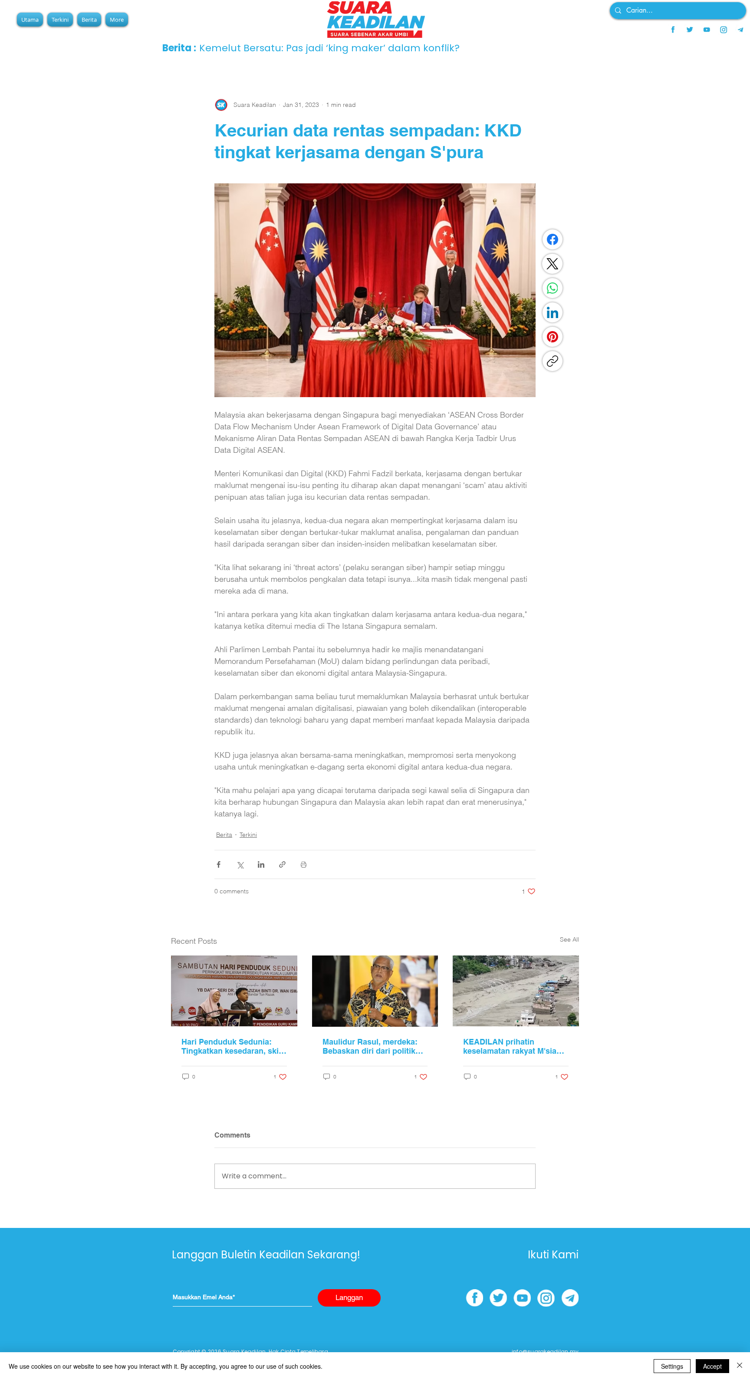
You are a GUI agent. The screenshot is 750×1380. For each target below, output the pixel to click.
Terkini (248, 835)
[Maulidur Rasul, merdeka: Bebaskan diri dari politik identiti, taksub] (375, 991)
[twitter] (689, 29)
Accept (712, 1366)
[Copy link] (552, 361)
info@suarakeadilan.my (545, 1351)
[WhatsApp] (552, 288)
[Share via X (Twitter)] (240, 864)
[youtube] (706, 29)
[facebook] (673, 29)
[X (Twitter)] (552, 264)
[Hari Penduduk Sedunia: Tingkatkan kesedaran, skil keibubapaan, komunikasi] (234, 990)
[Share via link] (282, 864)
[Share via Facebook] (218, 864)
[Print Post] (303, 864)
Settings (672, 1366)
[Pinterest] (552, 337)
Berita (224, 835)
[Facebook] (552, 239)
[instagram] (723, 29)
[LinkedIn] (552, 312)
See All (569, 939)
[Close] (739, 1366)
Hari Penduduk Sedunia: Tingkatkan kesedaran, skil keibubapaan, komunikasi (231, 1046)
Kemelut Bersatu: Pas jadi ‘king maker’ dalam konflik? (329, 48)
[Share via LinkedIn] (261, 864)
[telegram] (740, 29)
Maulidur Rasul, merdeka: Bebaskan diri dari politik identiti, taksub (370, 1046)
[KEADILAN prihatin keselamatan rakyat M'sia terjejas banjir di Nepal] (516, 990)
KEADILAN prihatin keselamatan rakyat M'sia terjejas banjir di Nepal (509, 1046)
